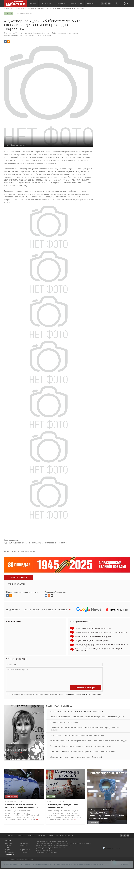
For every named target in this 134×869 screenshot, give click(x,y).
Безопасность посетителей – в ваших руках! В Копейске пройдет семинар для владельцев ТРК (87, 717)
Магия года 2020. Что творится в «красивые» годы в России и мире (76, 711)
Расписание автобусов (64, 836)
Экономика (24, 843)
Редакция (9, 836)
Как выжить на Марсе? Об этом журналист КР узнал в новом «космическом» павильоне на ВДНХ (88, 741)
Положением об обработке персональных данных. (83, 694)
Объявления (61, 3)
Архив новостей (76, 3)
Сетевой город (46, 3)
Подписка (41, 836)
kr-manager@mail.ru (48, 849)
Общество (8, 843)
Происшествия (10, 852)
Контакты (20, 836)
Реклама (90, 3)
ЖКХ (22, 847)
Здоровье (8, 850)
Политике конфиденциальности (93, 864)
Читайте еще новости (18, 577)
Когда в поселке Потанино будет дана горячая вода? (93, 628)
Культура (8, 845)
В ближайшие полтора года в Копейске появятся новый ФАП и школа (77, 735)
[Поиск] (118, 3)
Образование (25, 850)
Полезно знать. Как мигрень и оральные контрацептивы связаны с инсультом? (81, 746)
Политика (23, 845)
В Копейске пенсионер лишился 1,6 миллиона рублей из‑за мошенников (21, 806)
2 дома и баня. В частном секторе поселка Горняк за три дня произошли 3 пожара (82, 752)
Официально (24, 852)
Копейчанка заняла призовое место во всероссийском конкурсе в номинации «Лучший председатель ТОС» (101, 645)
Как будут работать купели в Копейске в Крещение (92, 641)
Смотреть (105, 810)
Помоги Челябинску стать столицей (64, 722)
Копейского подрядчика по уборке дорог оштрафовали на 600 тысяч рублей (101, 632)
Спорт (7, 847)
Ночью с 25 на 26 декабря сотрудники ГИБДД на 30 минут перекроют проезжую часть (98, 649)
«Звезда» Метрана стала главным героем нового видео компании (106, 817)
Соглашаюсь (124, 864)
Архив (50, 836)
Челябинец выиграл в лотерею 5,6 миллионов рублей (93, 636)
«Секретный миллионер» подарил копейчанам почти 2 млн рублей (76, 757)
